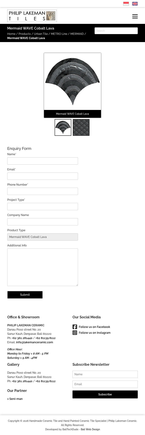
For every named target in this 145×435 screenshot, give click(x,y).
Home (11, 34)
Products (25, 34)
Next (96, 87)
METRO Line (59, 34)
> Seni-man (15, 399)
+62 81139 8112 (46, 338)
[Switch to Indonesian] (124, 3)
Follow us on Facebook (94, 327)
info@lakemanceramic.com (34, 342)
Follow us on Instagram (95, 332)
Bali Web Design (90, 429)
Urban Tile (41, 34)
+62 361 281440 (22, 338)
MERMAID (77, 34)
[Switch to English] (133, 3)
